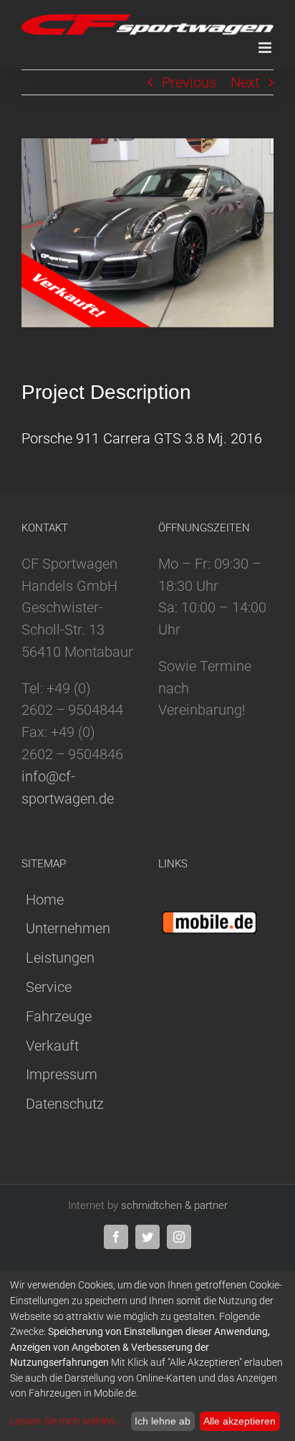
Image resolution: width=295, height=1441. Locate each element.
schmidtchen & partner (174, 1205)
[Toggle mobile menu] (266, 47)
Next (245, 82)
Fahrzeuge (59, 1016)
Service (49, 987)
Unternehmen (68, 928)
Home (45, 899)
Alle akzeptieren (239, 1421)
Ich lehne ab (162, 1421)
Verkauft (52, 1045)
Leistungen (60, 957)
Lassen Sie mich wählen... (65, 1421)
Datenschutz (65, 1103)
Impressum (61, 1074)
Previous (189, 82)
